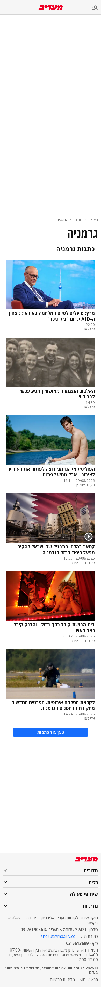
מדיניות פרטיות (62, 979)
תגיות (78, 219)
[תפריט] (96, 7)
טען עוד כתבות (50, 732)
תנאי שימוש (88, 979)
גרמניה (61, 219)
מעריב (93, 219)
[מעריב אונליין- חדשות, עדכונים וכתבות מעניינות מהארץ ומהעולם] (50, 7)
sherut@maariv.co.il (59, 936)
